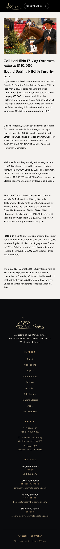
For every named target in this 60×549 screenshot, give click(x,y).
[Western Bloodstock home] (30, 323)
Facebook (23, 536)
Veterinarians (30, 376)
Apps (30, 405)
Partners (30, 382)
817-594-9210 (30, 428)
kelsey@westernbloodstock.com (30, 501)
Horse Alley (38, 541)
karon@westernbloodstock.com (30, 487)
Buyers (30, 370)
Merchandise (30, 411)
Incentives (30, 388)
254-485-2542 (30, 473)
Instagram (36, 536)
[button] (54, 6)
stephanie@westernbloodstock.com (30, 515)
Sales (30, 358)
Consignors (30, 364)
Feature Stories (30, 399)
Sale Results (30, 394)
